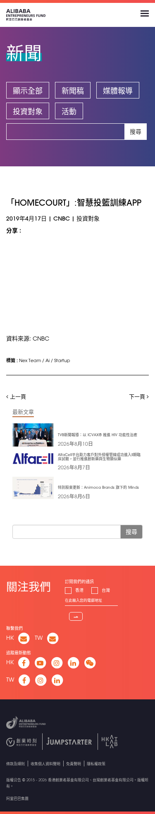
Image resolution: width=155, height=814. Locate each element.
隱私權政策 (96, 763)
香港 (79, 590)
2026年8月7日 (74, 467)
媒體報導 (118, 90)
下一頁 (138, 396)
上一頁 (17, 396)
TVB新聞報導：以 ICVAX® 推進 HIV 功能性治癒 (97, 434)
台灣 (106, 590)
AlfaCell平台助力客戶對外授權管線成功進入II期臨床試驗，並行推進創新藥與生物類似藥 (99, 456)
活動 (69, 111)
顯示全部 (28, 90)
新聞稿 (73, 90)
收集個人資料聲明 (45, 763)
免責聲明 (73, 763)
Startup (62, 360)
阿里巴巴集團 (17, 798)
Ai (47, 360)
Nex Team (30, 360)
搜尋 (135, 131)
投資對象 (28, 111)
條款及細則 (15, 763)
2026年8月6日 (74, 496)
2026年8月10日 (75, 443)
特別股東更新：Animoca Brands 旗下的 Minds (98, 487)
